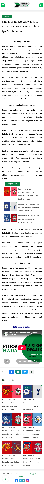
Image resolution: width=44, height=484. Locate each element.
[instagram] (27, 480)
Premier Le (7, 16)
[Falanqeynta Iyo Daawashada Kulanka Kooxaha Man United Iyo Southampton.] (10, 191)
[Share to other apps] (31, 372)
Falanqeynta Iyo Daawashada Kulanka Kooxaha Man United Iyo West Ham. (11, 460)
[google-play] (23, 480)
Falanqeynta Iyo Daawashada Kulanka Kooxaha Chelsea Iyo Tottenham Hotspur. (28, 207)
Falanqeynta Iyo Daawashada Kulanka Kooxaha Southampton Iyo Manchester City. (32, 432)
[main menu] (3, 5)
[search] (41, 5)
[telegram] (20, 480)
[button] (11, 372)
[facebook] (16, 480)
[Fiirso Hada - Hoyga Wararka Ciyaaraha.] (22, 5)
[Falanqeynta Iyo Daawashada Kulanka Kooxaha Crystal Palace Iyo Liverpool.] (10, 218)
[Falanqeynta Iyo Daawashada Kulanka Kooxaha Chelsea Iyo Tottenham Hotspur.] (10, 206)
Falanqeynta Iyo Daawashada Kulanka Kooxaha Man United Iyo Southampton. (28, 194)
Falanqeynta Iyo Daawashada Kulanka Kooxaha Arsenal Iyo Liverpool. (31, 460)
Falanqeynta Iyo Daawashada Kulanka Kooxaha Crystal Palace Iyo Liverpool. (28, 219)
